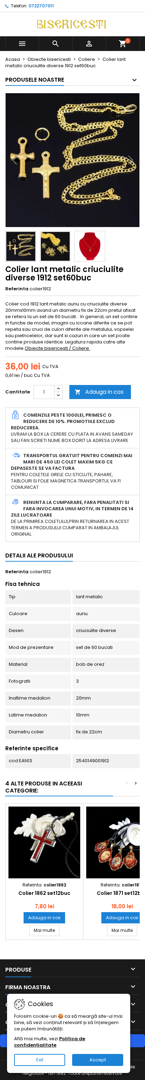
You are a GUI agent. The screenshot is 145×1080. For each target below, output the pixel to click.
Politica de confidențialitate (49, 1041)
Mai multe (46, 930)
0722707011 (41, 6)
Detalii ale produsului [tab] (39, 555)
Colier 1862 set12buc (44, 893)
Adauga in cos (99, 392)
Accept (97, 1059)
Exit (39, 1059)
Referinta (17, 289)
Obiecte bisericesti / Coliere (57, 348)
